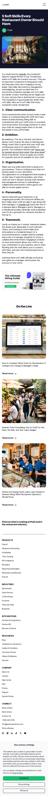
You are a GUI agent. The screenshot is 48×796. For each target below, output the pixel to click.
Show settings (24, 784)
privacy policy (17, 773)
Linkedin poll (23, 205)
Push (9, 30)
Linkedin (22, 74)
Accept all (24, 778)
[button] (44, 4)
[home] (5, 4)
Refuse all (24, 791)
